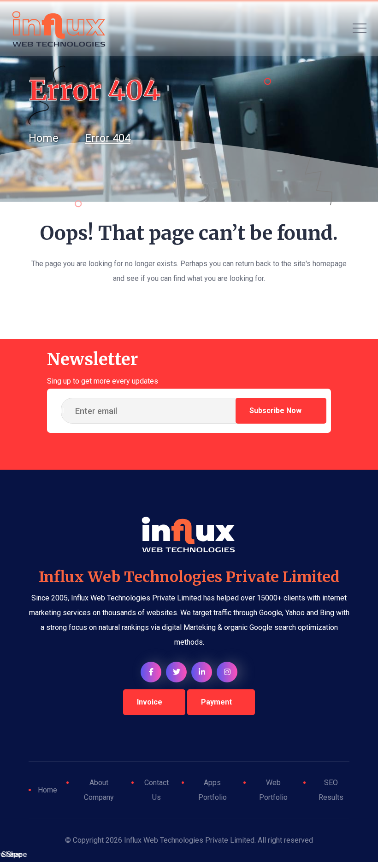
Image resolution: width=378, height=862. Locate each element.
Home (47, 790)
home (44, 138)
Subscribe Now (276, 410)
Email (55, 410)
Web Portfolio (273, 790)
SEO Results (331, 790)
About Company (99, 790)
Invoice (149, 702)
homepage (330, 263)
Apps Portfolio (212, 790)
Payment (216, 702)
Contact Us (156, 790)
